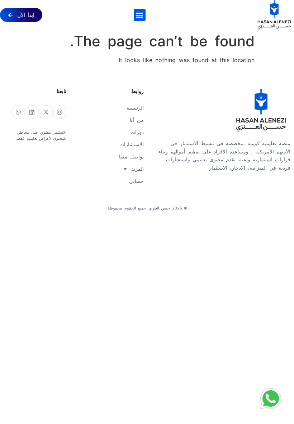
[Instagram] (59, 112)
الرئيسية (135, 107)
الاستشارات (131, 144)
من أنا (136, 120)
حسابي (136, 181)
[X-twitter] (45, 112)
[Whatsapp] (18, 112)
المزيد (137, 168)
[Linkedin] (32, 112)
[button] (140, 15)
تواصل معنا (131, 156)
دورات (137, 132)
